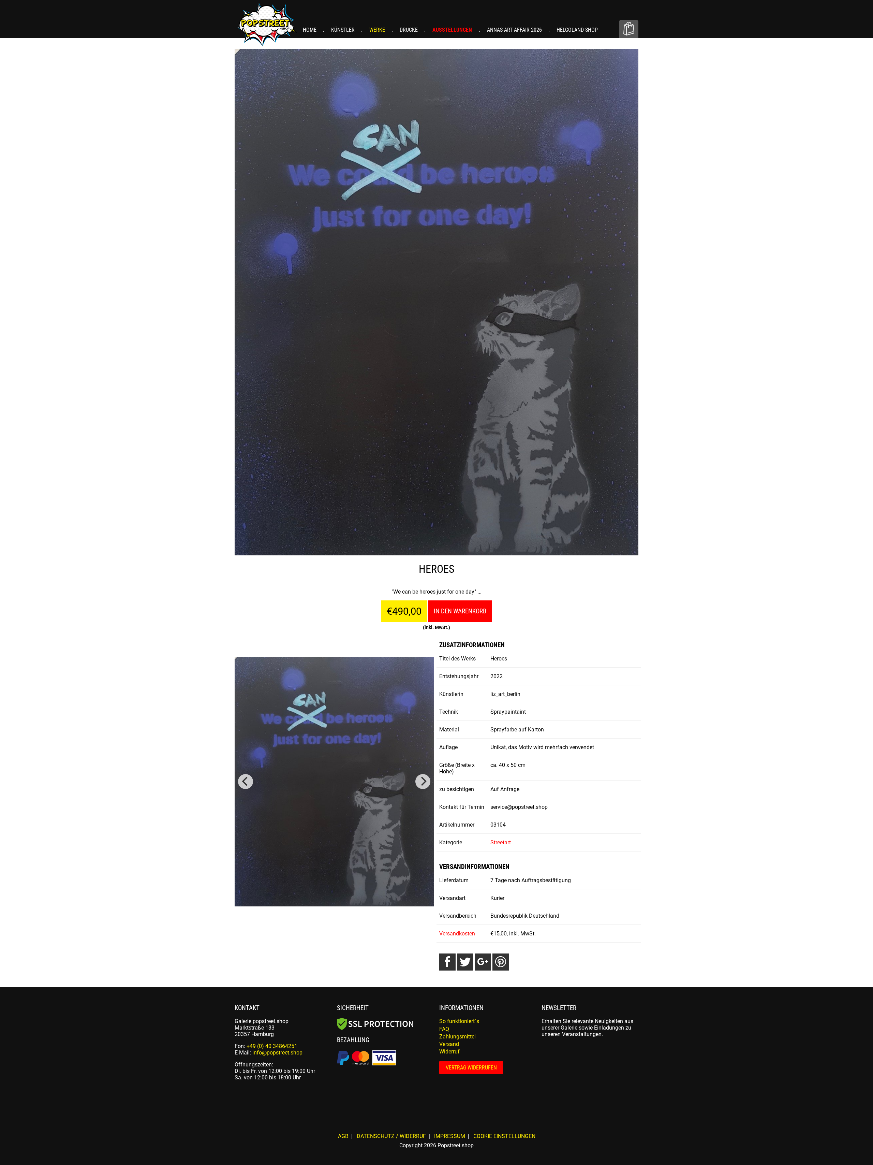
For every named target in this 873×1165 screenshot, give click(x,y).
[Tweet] (465, 962)
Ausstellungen (452, 30)
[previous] (245, 781)
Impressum (449, 1136)
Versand (449, 1044)
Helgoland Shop (577, 30)
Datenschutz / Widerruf (391, 1136)
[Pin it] (500, 962)
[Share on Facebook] (447, 962)
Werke (377, 30)
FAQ (444, 1029)
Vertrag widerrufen (471, 1067)
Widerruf (449, 1051)
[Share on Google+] (483, 962)
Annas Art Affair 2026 (515, 30)
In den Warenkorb (460, 611)
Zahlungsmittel (457, 1036)
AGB (343, 1136)
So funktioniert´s (459, 1021)
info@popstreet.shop (277, 1052)
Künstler (343, 30)
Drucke (409, 30)
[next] (422, 781)
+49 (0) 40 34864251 (272, 1046)
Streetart (500, 842)
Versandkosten (457, 933)
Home (310, 30)
